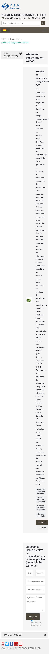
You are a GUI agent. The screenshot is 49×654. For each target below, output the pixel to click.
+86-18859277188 (38, 18)
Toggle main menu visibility (44, 30)
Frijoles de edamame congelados (41, 500)
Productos (14, 39)
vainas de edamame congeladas (41, 508)
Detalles (42, 528)
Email (42, 521)
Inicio (3, 39)
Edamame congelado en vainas (41, 491)
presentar (33, 617)
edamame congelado (41, 515)
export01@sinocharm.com (15, 18)
